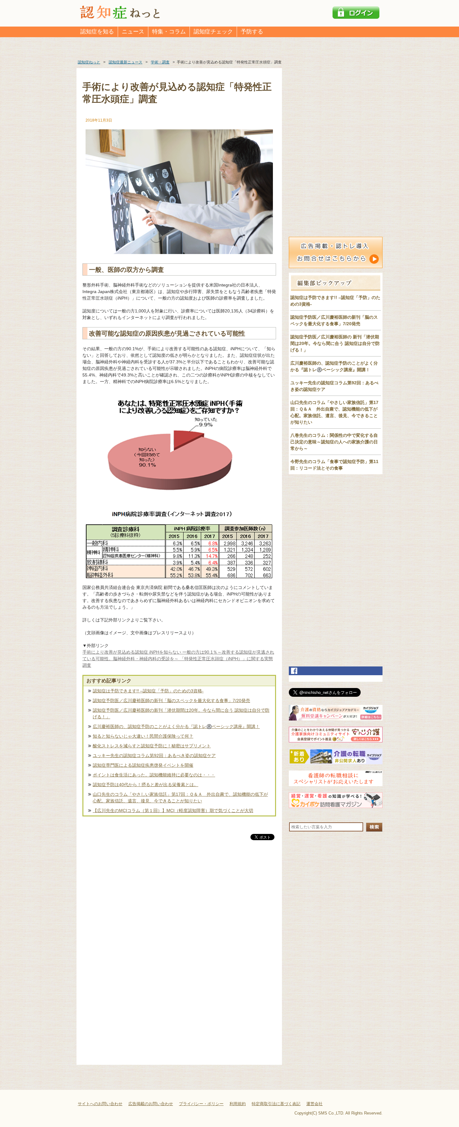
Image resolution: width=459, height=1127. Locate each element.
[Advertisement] (179, 907)
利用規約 (238, 1103)
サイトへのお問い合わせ (100, 1103)
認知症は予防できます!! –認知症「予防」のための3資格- (148, 690)
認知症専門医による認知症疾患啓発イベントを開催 (143, 765)
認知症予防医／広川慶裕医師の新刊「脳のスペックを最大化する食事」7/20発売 (171, 700)
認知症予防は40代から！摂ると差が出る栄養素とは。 (145, 784)
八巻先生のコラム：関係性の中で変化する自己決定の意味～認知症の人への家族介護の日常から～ (334, 442)
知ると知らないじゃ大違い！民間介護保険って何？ (143, 736)
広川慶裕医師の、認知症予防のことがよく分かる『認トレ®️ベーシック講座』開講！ (176, 726)
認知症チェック (213, 31)
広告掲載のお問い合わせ (150, 1103)
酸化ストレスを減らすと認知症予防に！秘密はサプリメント (152, 745)
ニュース (133, 31)
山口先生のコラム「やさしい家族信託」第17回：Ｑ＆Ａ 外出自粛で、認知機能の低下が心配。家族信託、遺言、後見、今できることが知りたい (180, 797)
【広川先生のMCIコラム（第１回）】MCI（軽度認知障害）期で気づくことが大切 (173, 810)
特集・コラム (169, 31)
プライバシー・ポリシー (201, 1103)
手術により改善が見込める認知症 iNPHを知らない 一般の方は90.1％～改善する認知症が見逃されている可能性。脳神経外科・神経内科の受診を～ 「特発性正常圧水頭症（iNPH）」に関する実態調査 (178, 659)
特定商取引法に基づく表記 (276, 1103)
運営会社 (314, 1103)
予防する (252, 31)
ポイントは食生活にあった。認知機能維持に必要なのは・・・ (154, 774)
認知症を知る (97, 31)
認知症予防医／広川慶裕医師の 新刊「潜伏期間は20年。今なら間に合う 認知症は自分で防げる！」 (335, 343)
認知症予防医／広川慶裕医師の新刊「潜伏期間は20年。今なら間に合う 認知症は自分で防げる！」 (181, 713)
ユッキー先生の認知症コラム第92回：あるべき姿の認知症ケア (154, 755)
